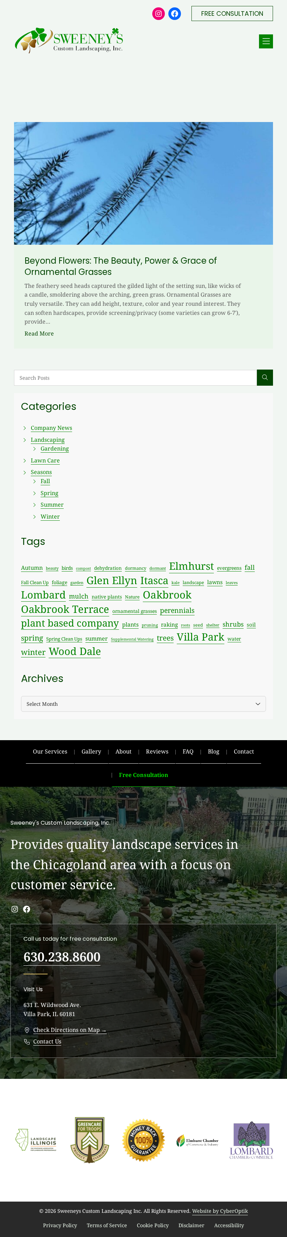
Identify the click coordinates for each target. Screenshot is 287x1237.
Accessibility (229, 1225)
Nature (132, 597)
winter (33, 652)
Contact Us (47, 1041)
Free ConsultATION (232, 13)
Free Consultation (143, 775)
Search (265, 378)
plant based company (70, 622)
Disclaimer (191, 1225)
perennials (177, 610)
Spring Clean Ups (64, 639)
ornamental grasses (134, 611)
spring (32, 638)
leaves (232, 582)
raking (169, 624)
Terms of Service (107, 1225)
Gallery (91, 751)
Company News (51, 428)
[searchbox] (135, 378)
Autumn (32, 568)
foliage (59, 582)
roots (185, 625)
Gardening (55, 448)
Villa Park (200, 637)
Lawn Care (45, 460)
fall (250, 567)
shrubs (233, 624)
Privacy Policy (60, 1225)
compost (83, 568)
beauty (52, 568)
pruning (150, 625)
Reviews (157, 751)
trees (165, 638)
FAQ (188, 751)
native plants (107, 596)
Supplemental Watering (132, 639)
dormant (157, 568)
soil (251, 624)
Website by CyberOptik (220, 1211)
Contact (244, 751)
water (234, 638)
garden (76, 582)
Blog (213, 751)
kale (176, 582)
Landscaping (48, 440)
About (123, 751)
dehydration (108, 568)
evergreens (229, 568)
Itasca (154, 580)
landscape (193, 582)
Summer (52, 504)
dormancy (135, 568)
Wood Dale (75, 651)
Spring (49, 493)
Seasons (41, 472)
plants (130, 624)
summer (96, 638)
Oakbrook (167, 595)
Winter (50, 516)
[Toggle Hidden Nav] (266, 41)
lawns (215, 582)
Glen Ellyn (111, 580)
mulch (79, 596)
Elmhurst (191, 566)
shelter (212, 625)
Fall (45, 481)
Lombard (43, 594)
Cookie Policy (153, 1225)
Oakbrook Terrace (65, 609)
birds (67, 568)
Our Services (50, 751)
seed (198, 625)
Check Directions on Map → (70, 1030)
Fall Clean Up (35, 582)
